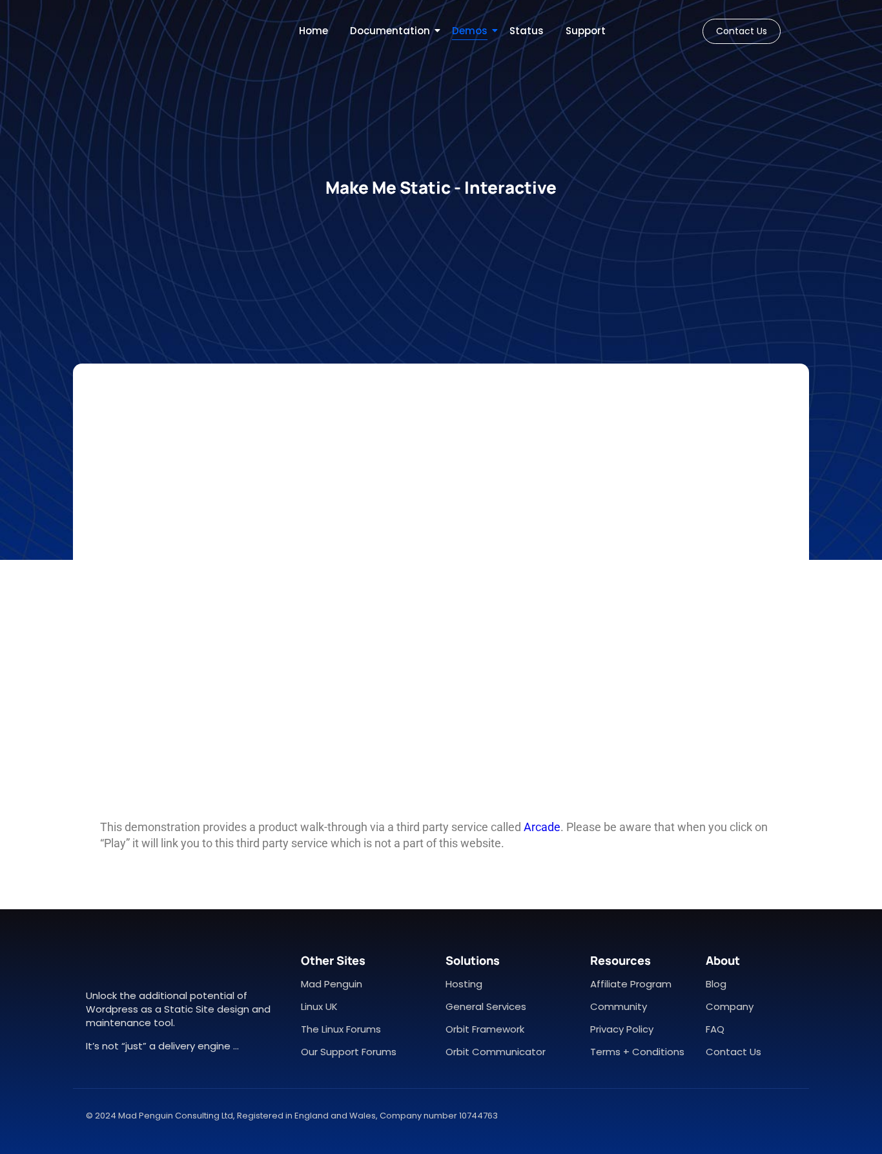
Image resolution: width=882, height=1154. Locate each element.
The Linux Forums (341, 1029)
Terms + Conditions (637, 1051)
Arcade (542, 827)
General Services (486, 1006)
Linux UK (319, 1006)
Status (526, 30)
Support (586, 30)
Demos (469, 30)
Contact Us (733, 1051)
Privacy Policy (621, 1029)
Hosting (464, 984)
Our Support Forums (348, 1051)
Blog (716, 984)
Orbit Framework (485, 1029)
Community (618, 1006)
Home (313, 30)
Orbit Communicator (496, 1051)
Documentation (390, 30)
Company (730, 1006)
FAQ (715, 1029)
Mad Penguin (331, 984)
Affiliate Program (631, 984)
